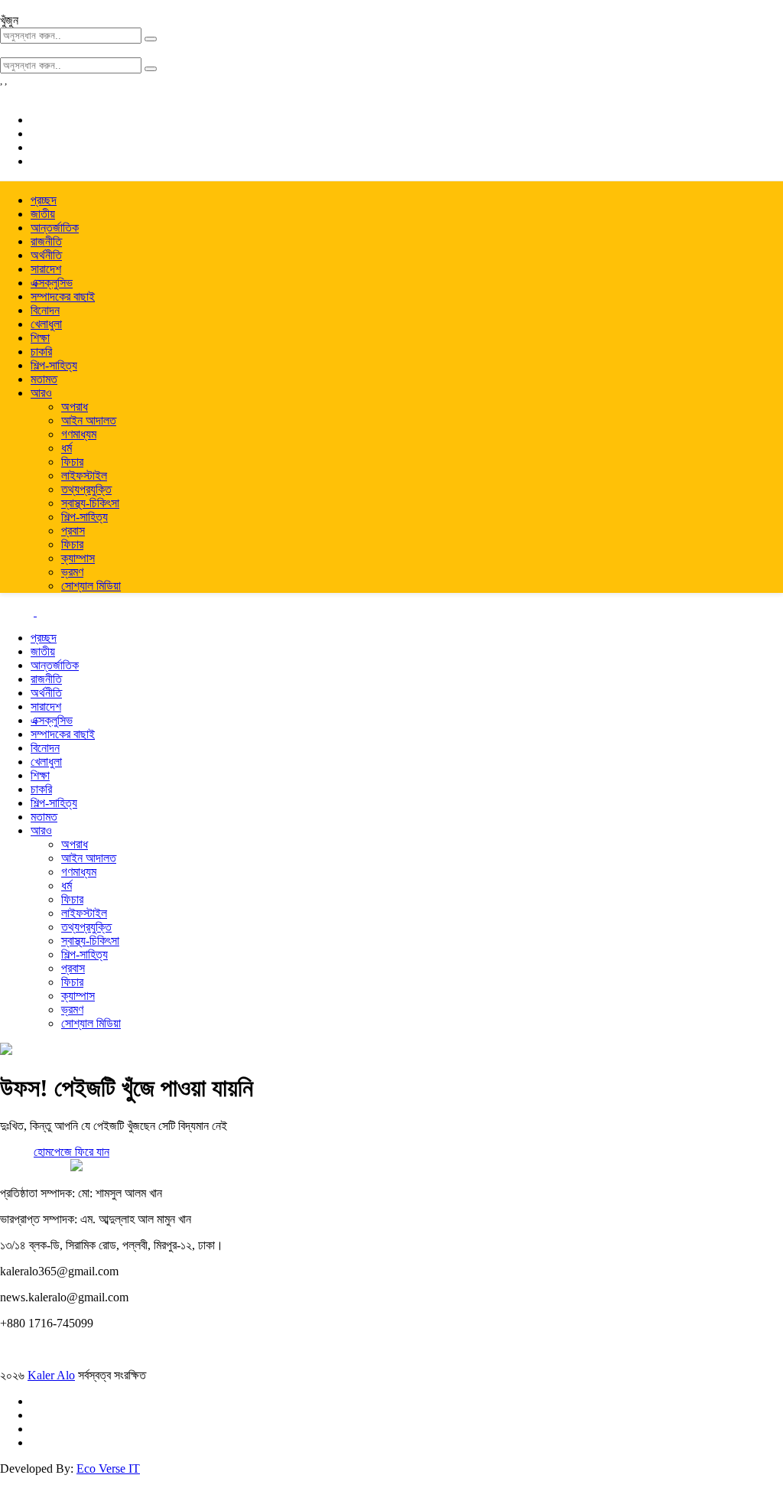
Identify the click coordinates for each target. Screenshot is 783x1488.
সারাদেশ (46, 268)
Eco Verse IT (108, 1468)
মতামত (44, 379)
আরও (41, 392)
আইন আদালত (88, 420)
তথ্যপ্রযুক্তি (86, 489)
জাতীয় (43, 213)
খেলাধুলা (46, 323)
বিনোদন (45, 310)
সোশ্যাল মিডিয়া (91, 585)
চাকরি (41, 351)
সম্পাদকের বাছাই (63, 296)
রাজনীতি (46, 241)
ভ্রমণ (72, 571)
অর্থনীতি (46, 255)
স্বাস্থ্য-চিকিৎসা (90, 503)
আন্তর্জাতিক (55, 227)
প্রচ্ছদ (44, 200)
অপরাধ (74, 406)
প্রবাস (73, 530)
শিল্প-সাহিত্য (54, 365)
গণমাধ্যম (78, 434)
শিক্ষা (40, 337)
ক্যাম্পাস (78, 558)
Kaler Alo (51, 1375)
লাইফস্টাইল (84, 475)
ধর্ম (66, 447)
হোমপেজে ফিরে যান (71, 1151)
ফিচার (72, 461)
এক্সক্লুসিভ (52, 282)
